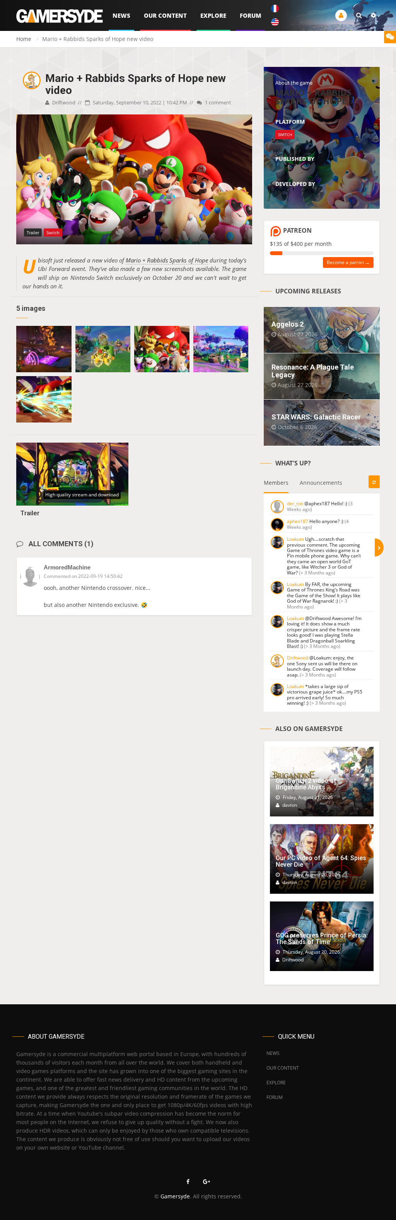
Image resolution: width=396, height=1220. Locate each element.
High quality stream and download (82, 494)
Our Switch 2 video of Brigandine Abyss (306, 784)
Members (276, 482)
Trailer (29, 513)
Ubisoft (283, 167)
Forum (250, 15)
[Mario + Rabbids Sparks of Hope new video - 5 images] (44, 349)
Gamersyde (175, 1196)
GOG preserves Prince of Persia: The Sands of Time (322, 939)
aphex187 (297, 521)
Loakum (295, 539)
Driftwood (63, 102)
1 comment (217, 102)
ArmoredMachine (67, 567)
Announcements (321, 482)
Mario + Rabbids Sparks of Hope (167, 260)
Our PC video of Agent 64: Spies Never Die (321, 861)
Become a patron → (348, 262)
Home (23, 39)
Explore (213, 15)
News (121, 15)
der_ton (295, 503)
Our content (165, 15)
